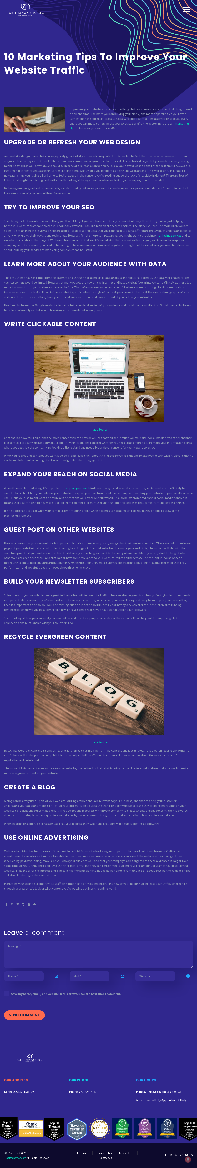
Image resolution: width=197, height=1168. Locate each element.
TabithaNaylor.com (15, 1158)
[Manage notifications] (188, 1159)
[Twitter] (12, 904)
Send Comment (24, 1015)
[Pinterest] (17, 904)
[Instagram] (181, 1155)
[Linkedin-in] (171, 1155)
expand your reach (78, 488)
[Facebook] (6, 904)
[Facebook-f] (165, 1155)
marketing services (168, 235)
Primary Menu (186, 10)
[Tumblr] (23, 904)
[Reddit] (34, 904)
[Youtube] (186, 1155)
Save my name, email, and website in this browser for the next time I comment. (66, 994)
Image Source (99, 429)
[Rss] (191, 1155)
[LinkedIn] (28, 904)
